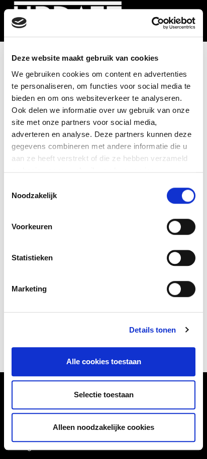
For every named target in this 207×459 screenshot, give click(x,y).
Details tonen (152, 330)
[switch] (181, 227)
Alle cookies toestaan (103, 361)
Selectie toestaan (104, 394)
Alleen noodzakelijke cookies (103, 427)
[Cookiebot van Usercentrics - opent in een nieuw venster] (151, 23)
